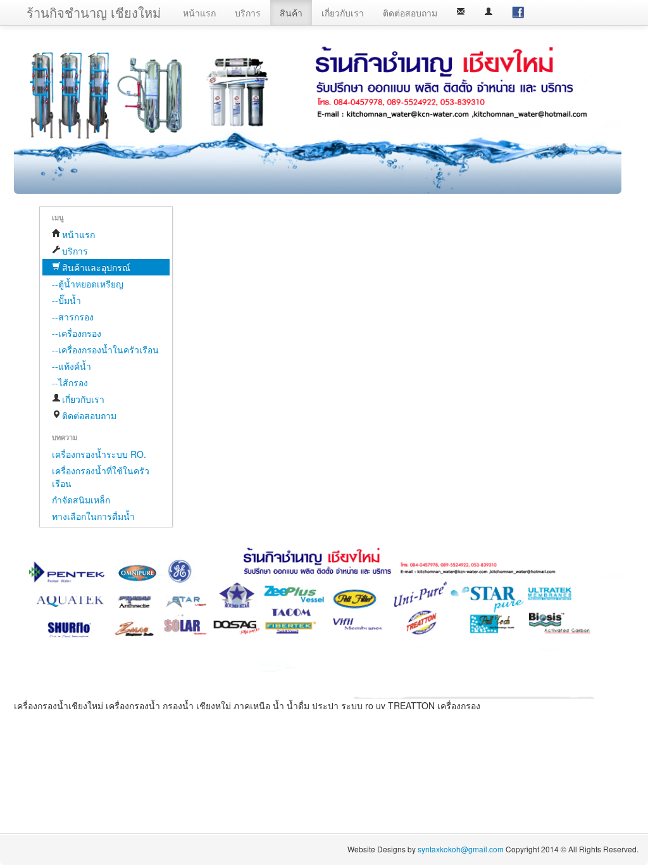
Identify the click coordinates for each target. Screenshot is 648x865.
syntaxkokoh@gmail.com (462, 848)
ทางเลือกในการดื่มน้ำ (93, 516)
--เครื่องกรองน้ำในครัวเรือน (105, 349)
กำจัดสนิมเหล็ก (81, 499)
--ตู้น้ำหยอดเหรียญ (87, 283)
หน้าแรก (199, 12)
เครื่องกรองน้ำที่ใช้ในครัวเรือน (100, 476)
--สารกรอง (73, 316)
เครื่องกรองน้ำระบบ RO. (99, 454)
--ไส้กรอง (70, 382)
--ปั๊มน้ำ (66, 300)
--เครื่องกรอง (76, 333)
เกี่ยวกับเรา (342, 12)
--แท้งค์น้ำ (71, 366)
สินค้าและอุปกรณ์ (96, 267)
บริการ (248, 12)
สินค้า (291, 12)
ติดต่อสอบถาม (410, 12)
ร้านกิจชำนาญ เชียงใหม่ (94, 12)
